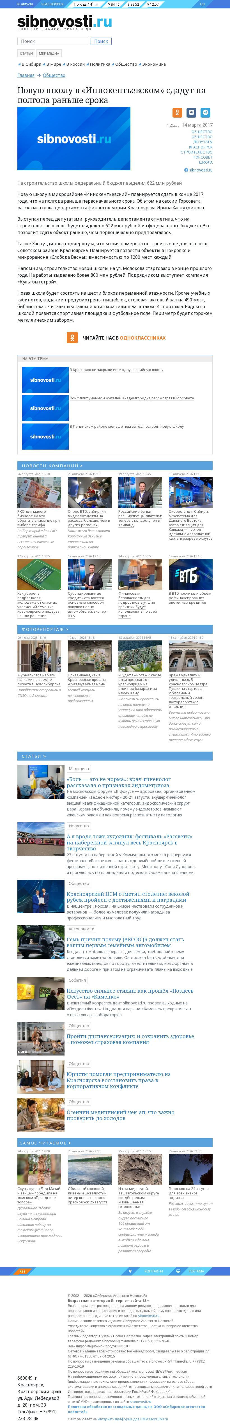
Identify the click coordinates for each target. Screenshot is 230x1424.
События (77, 980)
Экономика (154, 64)
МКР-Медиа (49, 53)
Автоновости (81, 928)
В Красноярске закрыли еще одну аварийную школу (117, 369)
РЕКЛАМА (196, 1271)
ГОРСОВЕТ (203, 157)
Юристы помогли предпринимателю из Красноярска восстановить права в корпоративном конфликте (119, 1080)
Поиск (101, 41)
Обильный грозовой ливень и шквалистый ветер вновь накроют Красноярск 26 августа (87, 1195)
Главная (25, 75)
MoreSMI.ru (158, 1419)
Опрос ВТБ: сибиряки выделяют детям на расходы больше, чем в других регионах (89, 518)
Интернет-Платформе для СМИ (123, 1419)
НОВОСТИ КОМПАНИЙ (52, 465)
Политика (100, 64)
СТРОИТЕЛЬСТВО (197, 152)
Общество (126, 64)
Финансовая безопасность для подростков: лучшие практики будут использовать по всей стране (137, 604)
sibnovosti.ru (148, 1315)
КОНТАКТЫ (153, 1271)
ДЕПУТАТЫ (203, 141)
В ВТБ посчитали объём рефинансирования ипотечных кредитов (190, 598)
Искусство (79, 825)
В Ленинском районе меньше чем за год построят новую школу (127, 426)
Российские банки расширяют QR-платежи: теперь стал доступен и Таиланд (140, 518)
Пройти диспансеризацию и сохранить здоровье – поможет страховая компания (130, 1039)
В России (75, 64)
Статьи (26, 53)
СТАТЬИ (34, 756)
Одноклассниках (142, 338)
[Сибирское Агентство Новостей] (64, 21)
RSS (23, 1271)
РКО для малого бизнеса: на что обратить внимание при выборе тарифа (38, 518)
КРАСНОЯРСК (52, 4)
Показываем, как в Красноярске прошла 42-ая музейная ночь (87, 679)
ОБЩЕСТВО (202, 131)
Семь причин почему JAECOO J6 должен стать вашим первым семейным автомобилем (125, 942)
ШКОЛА (206, 162)
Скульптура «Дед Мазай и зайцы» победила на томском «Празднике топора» (38, 1195)
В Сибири (31, 64)
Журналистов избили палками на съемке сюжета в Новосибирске (39, 679)
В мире (53, 64)
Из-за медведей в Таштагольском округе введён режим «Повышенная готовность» (138, 1197)
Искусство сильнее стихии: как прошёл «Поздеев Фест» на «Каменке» (130, 993)
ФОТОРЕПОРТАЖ (45, 629)
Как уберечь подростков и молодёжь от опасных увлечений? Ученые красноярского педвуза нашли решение (38, 604)
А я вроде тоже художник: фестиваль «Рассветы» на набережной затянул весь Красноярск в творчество (130, 842)
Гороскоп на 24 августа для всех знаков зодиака (189, 1193)
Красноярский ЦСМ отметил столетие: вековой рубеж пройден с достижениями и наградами (128, 896)
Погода (80, 4)
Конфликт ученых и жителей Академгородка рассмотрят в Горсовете (132, 397)
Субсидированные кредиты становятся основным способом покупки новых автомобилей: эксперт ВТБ (88, 604)
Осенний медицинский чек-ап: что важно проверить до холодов (120, 1115)
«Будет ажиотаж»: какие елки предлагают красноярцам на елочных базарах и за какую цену (139, 683)
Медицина (79, 768)
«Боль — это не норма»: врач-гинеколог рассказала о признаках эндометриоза (119, 782)
